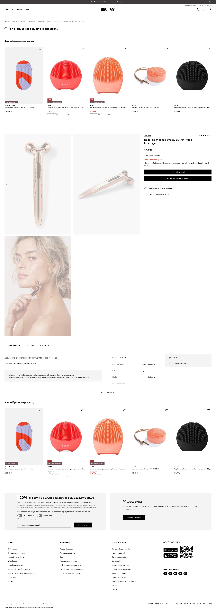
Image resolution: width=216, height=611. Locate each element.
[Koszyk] (210, 9)
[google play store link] (170, 550)
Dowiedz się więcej (134, 517)
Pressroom (12, 577)
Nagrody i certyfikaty (16, 557)
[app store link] (170, 555)
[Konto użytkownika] (197, 9)
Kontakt (115, 589)
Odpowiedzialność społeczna (19, 569)
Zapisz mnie (83, 525)
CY (170, 603)
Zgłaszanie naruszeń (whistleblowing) (21, 573)
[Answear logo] (108, 9)
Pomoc (114, 585)
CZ (174, 603)
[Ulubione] (203, 9)
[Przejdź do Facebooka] (165, 573)
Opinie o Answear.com (16, 553)
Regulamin (23, 604)
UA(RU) (209, 603)
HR (181, 603)
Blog (61, 557)
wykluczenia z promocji (88, 507)
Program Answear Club (68, 561)
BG (166, 603)
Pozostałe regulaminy (68, 553)
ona (6, 10)
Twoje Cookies (43, 604)
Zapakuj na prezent (119, 577)
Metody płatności (118, 553)
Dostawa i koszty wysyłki (121, 549)
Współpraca (12, 561)
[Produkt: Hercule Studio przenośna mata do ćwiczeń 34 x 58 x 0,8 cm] (24, 75)
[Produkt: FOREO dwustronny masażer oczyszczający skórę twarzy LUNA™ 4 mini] (66, 75)
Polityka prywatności (11, 604)
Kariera (11, 581)
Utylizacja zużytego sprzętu (70, 573)
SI (197, 603)
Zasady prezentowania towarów (72, 569)
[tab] (40, 345)
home (27, 10)
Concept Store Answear (120, 565)
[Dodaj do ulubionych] (40, 49)
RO (194, 603)
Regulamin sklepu (66, 549)
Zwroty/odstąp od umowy (121, 557)
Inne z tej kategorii (177, 172)
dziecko (19, 10)
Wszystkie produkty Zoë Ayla (177, 178)
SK (201, 603)
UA (204, 603)
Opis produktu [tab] (14, 345)
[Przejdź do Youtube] (175, 573)
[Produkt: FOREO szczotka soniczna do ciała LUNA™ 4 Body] (150, 75)
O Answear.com (14, 549)
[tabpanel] (108, 371)
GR (177, 603)
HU (185, 603)
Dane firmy (32, 604)
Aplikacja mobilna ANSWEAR (70, 565)
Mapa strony (54, 604)
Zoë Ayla (147, 135)
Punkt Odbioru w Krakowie (121, 569)
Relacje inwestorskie (15, 565)
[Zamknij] (210, 2)
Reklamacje (116, 561)
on (12, 10)
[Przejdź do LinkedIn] (185, 573)
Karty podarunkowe (119, 573)
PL (191, 603)
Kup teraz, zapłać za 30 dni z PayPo (125, 581)
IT (187, 603)
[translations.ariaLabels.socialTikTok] (180, 573)
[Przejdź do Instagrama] (170, 573)
